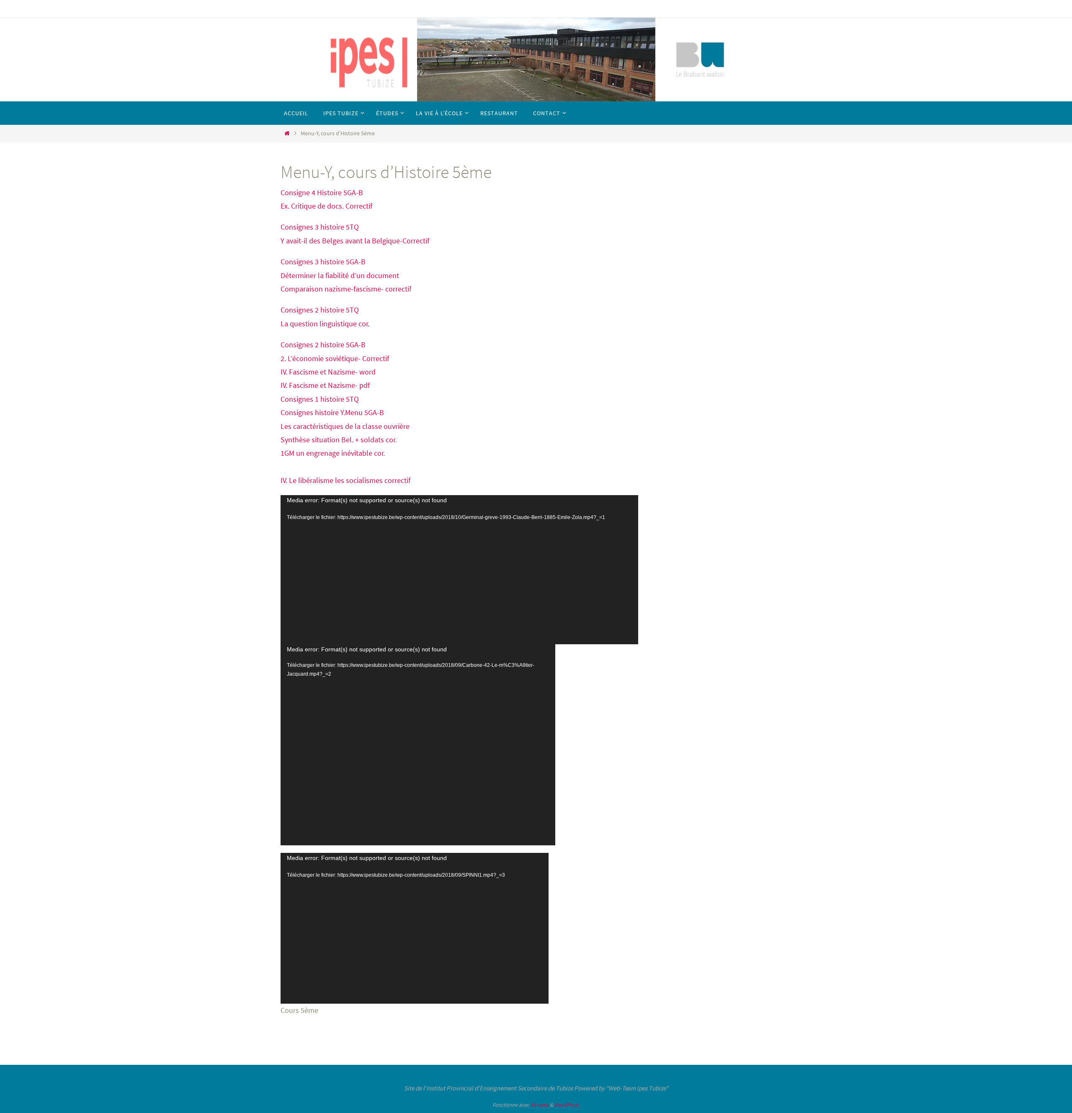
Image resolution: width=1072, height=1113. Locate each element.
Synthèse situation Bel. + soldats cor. (339, 439)
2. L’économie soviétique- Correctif (335, 358)
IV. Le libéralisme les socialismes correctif (345, 480)
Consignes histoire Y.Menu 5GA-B (332, 412)
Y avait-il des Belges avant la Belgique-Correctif (355, 240)
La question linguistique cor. (325, 323)
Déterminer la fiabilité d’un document (340, 275)
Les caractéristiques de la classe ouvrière (345, 426)
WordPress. (567, 1104)
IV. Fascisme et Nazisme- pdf (325, 385)
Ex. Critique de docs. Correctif (326, 206)
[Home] (287, 133)
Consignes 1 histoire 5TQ (320, 399)
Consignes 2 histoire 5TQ (320, 310)
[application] (459, 569)
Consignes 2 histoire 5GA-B (323, 344)
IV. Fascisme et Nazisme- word (328, 372)
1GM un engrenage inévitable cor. (333, 453)
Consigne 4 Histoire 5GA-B (322, 192)
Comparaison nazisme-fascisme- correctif (346, 289)
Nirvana (540, 1104)
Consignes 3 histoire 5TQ (320, 227)
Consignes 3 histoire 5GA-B (323, 261)
